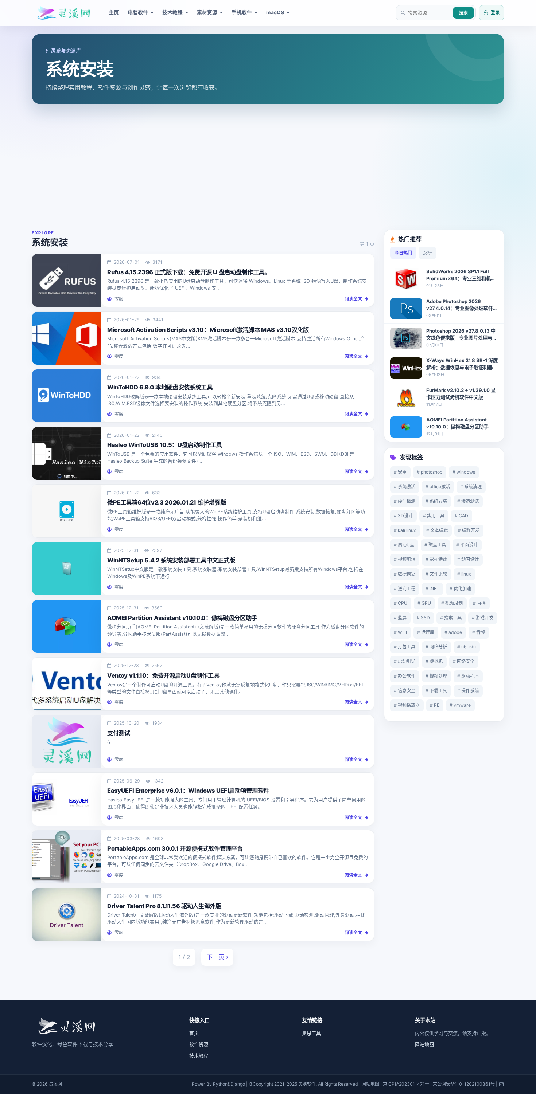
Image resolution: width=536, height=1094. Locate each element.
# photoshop (429, 472)
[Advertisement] (268, 167)
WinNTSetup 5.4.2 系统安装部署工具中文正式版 (171, 560)
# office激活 (438, 486)
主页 (114, 12)
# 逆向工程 (404, 588)
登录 (495, 12)
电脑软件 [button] (138, 12)
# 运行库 (425, 632)
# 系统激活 (404, 486)
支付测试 (118, 733)
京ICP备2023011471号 (406, 1084)
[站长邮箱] (501, 1084)
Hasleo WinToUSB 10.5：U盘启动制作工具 (164, 444)
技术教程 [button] (172, 12)
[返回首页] (66, 1025)
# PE (434, 705)
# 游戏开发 (482, 617)
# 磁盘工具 (435, 545)
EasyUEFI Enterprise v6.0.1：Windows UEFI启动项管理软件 (188, 790)
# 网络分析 (436, 647)
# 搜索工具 (451, 617)
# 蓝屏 (400, 617)
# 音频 (478, 632)
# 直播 (479, 603)
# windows (464, 472)
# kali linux (405, 530)
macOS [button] (275, 12)
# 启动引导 (404, 661)
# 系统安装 (436, 501)
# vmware (460, 705)
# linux (464, 574)
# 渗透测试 (468, 501)
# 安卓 (400, 472)
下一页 (216, 957)
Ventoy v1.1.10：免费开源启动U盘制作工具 (163, 675)
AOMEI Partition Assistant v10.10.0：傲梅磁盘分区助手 (182, 617)
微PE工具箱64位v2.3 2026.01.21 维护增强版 (166, 502)
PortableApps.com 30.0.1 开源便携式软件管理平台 (175, 848)
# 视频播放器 (407, 705)
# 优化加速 (460, 588)
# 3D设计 (403, 515)
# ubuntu (466, 647)
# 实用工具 (433, 515)
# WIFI (400, 632)
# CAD (461, 515)
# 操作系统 (468, 690)
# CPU (400, 603)
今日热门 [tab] (403, 253)
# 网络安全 (463, 661)
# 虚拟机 (434, 661)
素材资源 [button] (207, 12)
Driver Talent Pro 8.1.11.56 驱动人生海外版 (164, 906)
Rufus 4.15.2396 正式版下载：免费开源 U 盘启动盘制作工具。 (188, 272)
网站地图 (424, 1044)
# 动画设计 (468, 559)
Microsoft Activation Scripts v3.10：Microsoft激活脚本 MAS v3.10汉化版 (208, 329)
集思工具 (311, 1033)
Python (220, 1084)
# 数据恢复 (404, 574)
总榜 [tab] (427, 253)
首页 (194, 1033)
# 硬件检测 (404, 501)
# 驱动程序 (468, 676)
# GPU (424, 603)
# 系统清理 (471, 486)
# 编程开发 (468, 530)
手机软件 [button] (242, 12)
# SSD (423, 617)
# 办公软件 (404, 676)
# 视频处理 (436, 676)
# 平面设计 (467, 545)
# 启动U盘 (404, 545)
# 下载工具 (436, 690)
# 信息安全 (404, 690)
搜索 (463, 12)
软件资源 (198, 1044)
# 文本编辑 (437, 530)
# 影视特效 (436, 559)
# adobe (453, 632)
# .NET (432, 588)
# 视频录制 (452, 603)
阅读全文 (354, 298)
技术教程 (198, 1056)
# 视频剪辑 (404, 559)
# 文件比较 (436, 574)
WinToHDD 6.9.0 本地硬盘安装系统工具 (160, 387)
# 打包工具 (404, 647)
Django (237, 1084)
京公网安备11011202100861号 (464, 1084)
